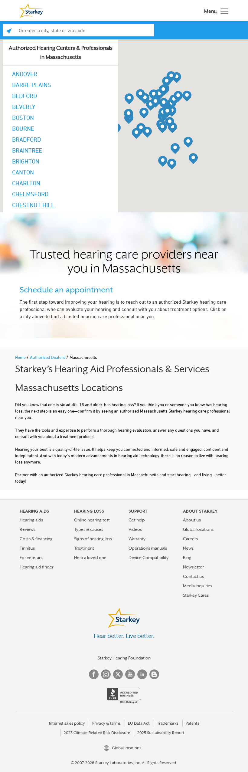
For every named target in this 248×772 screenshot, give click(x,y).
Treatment (84, 548)
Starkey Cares (196, 595)
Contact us (193, 576)
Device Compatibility (148, 557)
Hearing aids (31, 519)
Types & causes (88, 529)
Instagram (106, 674)
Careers (190, 538)
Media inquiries (197, 585)
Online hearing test (92, 519)
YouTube (130, 674)
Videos (135, 529)
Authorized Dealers (48, 357)
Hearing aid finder (37, 567)
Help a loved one (90, 557)
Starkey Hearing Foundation (124, 658)
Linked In (142, 674)
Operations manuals (148, 548)
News (188, 548)
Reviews (27, 529)
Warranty (137, 538)
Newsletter (193, 567)
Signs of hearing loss (93, 538)
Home (21, 357)
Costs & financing (36, 538)
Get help (137, 519)
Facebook (94, 674)
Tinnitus (27, 548)
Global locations (198, 529)
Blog (187, 557)
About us (192, 519)
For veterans (31, 557)
